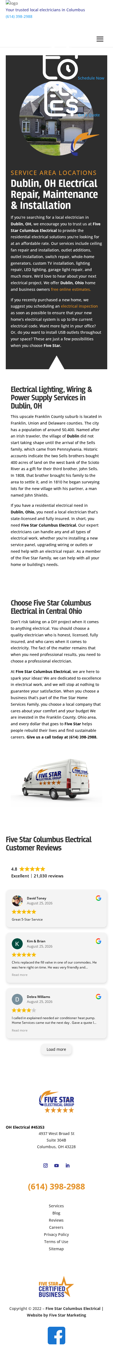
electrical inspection (79, 306)
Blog (56, 1213)
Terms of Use (56, 1241)
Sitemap (56, 1248)
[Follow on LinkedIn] (67, 1165)
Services (56, 1205)
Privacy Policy (56, 1234)
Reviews (56, 1220)
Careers (56, 1227)
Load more (56, 1049)
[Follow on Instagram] (45, 1165)
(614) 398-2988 (19, 16)
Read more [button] (19, 975)
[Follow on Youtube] (56, 1165)
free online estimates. (71, 289)
